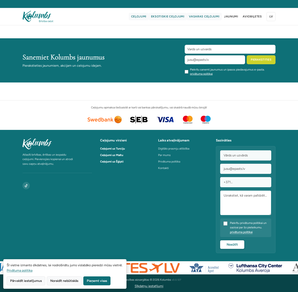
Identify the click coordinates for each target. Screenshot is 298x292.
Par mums (164, 155)
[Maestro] (205, 119)
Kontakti (163, 168)
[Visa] (165, 119)
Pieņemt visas (97, 281)
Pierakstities (261, 59)
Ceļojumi (139, 16)
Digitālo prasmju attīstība (173, 148)
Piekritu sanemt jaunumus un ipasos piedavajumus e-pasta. (227, 72)
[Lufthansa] (252, 267)
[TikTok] (26, 185)
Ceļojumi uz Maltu (111, 155)
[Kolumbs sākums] (57, 143)
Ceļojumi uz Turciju (112, 148)
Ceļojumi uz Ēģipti (112, 161)
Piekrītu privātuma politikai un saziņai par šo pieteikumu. (248, 227)
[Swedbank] (105, 119)
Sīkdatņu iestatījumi (149, 286)
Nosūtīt (232, 244)
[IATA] (200, 267)
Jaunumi (231, 16)
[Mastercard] (187, 119)
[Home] (38, 17)
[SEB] (138, 119)
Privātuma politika (169, 161)
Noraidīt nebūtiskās (64, 281)
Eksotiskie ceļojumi (167, 16)
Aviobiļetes (252, 16)
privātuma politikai (201, 74)
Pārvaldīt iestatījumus (26, 281)
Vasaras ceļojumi (204, 16)
